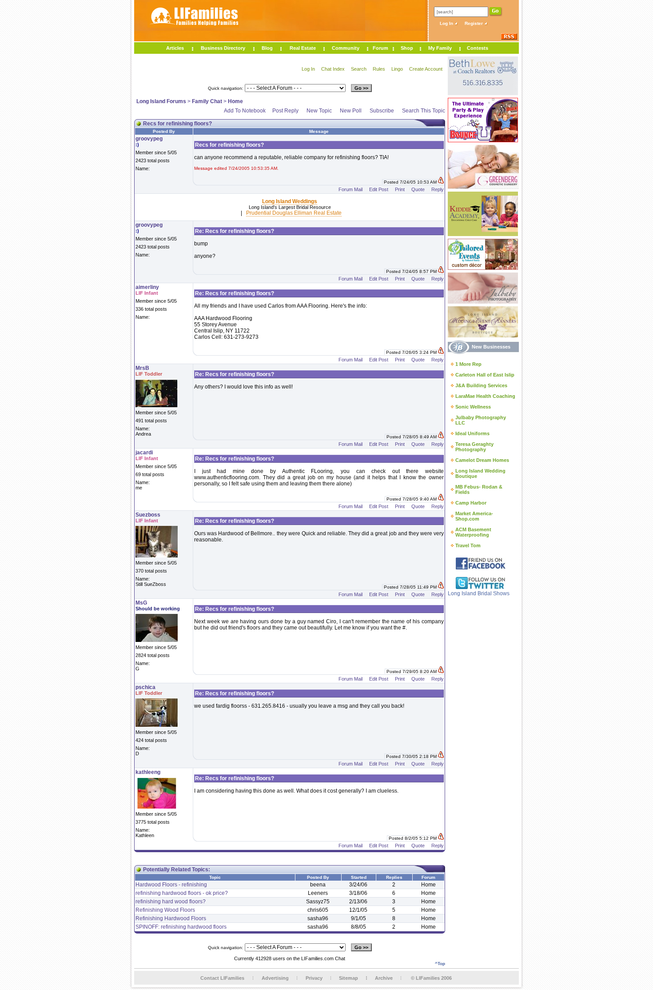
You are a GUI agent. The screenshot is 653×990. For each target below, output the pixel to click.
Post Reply (285, 111)
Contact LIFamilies (222, 978)
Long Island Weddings (289, 201)
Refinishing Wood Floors (165, 910)
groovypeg (149, 139)
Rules (379, 69)
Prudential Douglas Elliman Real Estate (294, 213)
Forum (380, 48)
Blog (267, 48)
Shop (407, 48)
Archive (384, 978)
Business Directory (223, 48)
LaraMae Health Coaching (485, 396)
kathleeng (147, 772)
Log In (447, 23)
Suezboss (147, 515)
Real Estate (303, 48)
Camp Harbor (470, 502)
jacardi (144, 452)
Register (474, 23)
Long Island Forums (161, 101)
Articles (175, 48)
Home (235, 101)
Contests (477, 48)
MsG (141, 603)
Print (400, 189)
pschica (145, 687)
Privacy (314, 978)
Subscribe (382, 111)
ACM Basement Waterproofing (473, 532)
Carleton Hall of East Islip (484, 374)
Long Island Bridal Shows (479, 593)
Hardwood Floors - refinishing (171, 885)
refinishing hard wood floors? (170, 901)
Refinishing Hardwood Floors (170, 918)
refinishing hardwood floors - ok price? (181, 893)
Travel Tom (468, 545)
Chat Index (333, 69)
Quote (418, 189)
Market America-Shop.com (474, 516)
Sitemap (348, 978)
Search (358, 69)
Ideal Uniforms (472, 433)
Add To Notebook (245, 111)
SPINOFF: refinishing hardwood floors (181, 927)
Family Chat (207, 101)
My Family (440, 48)
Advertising (275, 978)
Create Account (425, 69)
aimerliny (147, 287)
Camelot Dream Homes (482, 460)
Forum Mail (350, 189)
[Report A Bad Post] (441, 182)
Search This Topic (423, 111)
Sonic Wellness (473, 406)
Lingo (397, 69)
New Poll (351, 111)
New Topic (319, 111)
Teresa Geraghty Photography (474, 446)
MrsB (142, 368)
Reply (437, 189)
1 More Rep (468, 364)
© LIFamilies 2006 (431, 978)
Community (345, 48)
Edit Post (378, 189)
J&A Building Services (481, 385)
